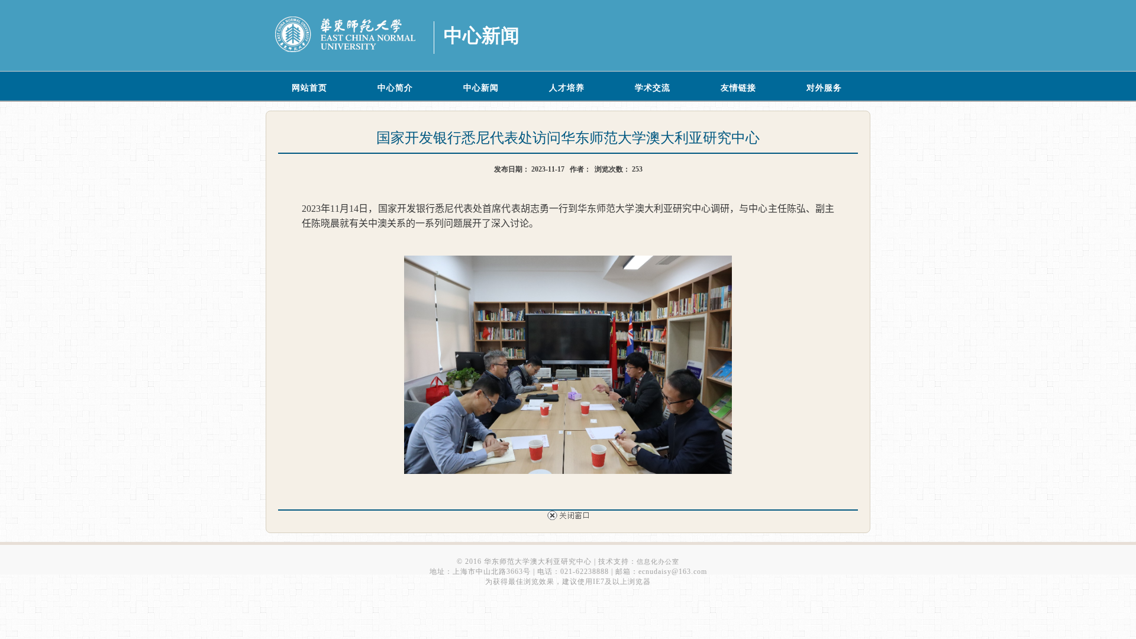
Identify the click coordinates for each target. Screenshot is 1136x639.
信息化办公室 (658, 561)
